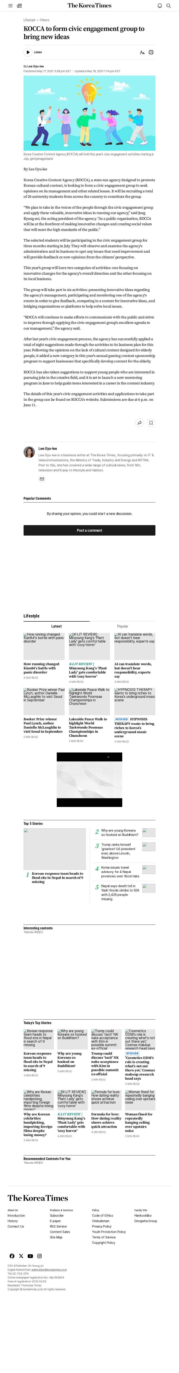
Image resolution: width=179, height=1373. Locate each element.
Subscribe (57, 1215)
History (13, 1221)
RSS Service (58, 1226)
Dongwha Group (145, 1221)
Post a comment (89, 530)
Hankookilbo (143, 1215)
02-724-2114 (20, 1273)
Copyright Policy (103, 1242)
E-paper (55, 1221)
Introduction (16, 1215)
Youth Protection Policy (109, 1232)
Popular (122, 626)
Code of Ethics (102, 1215)
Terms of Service (104, 1237)
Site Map (56, 1237)
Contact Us (16, 1226)
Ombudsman (100, 1221)
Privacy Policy (101, 1226)
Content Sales (60, 1232)
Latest (56, 626)
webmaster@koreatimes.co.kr (49, 1269)
